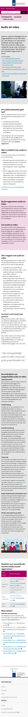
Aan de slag (17, 17)
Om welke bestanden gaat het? (11, 58)
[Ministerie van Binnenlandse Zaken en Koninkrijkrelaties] (14, 3)
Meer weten (5, 76)
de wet (5, 155)
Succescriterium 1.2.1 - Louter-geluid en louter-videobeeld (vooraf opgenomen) (14, 628)
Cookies (3, 705)
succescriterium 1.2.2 (17, 580)
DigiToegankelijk (6, 17)
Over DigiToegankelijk (6, 709)
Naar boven (14, 669)
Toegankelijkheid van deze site (9, 697)
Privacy (3, 694)
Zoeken (24, 12)
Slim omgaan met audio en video (11, 67)
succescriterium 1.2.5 (18, 584)
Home (2, 8)
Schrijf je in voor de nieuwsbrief (9, 712)
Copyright (3, 690)
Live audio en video (7, 65)
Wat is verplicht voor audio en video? (12, 61)
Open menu (11, 8)
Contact (3, 687)
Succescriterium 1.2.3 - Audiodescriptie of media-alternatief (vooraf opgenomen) (15, 641)
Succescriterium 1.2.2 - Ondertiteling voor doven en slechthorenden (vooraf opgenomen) (14, 636)
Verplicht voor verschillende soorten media (14, 73)
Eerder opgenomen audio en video (12, 63)
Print (14, 671)
